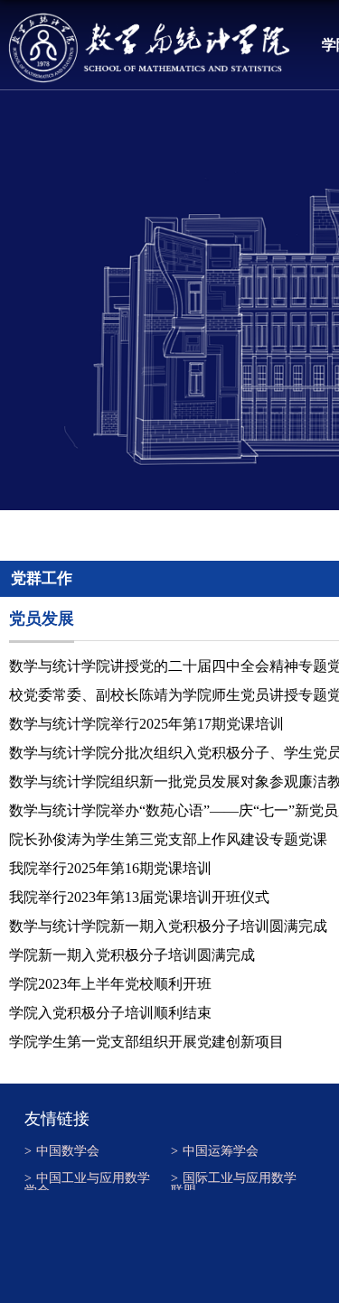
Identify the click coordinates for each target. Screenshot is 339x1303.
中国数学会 (61, 1151)
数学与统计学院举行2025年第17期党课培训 (146, 723)
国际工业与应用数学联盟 (234, 1181)
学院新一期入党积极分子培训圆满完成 (132, 955)
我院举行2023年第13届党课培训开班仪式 (139, 897)
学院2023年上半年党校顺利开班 (110, 983)
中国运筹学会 (215, 1151)
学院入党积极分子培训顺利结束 (110, 1012)
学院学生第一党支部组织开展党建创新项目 (146, 1041)
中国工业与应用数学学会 (87, 1181)
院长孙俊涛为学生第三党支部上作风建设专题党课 (168, 839)
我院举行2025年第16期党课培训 (110, 868)
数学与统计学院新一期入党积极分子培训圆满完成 (168, 926)
